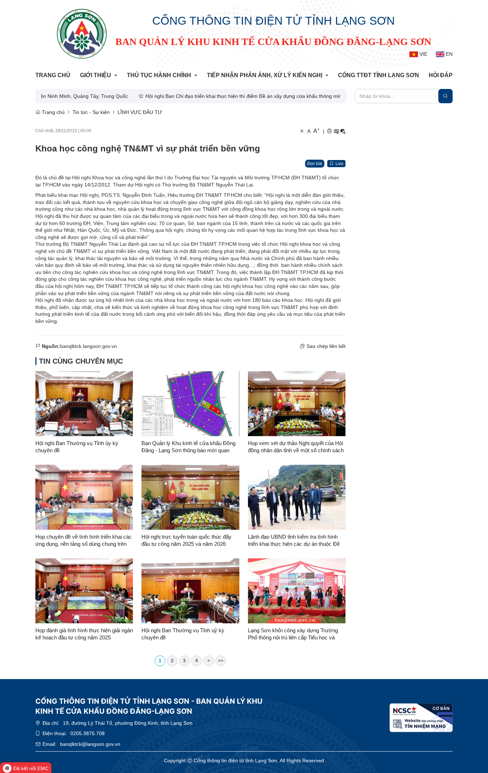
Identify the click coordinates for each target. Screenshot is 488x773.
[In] (329, 131)
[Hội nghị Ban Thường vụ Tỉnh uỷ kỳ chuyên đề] (190, 590)
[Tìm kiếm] (445, 96)
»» (221, 660)
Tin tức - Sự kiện (91, 112)
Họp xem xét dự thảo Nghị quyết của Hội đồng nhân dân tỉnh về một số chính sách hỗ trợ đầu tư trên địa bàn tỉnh (296, 447)
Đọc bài (314, 163)
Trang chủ (52, 112)
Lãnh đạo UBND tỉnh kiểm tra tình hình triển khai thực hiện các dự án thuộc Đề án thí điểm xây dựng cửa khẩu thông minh (294, 541)
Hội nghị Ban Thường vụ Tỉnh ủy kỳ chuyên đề (76, 446)
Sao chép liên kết (326, 346)
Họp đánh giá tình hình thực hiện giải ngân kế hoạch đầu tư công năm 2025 (84, 633)
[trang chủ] (82, 34)
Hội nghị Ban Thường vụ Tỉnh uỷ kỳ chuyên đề (182, 633)
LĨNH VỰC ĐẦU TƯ (140, 112)
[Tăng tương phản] (336, 131)
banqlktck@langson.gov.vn (90, 744)
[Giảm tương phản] (342, 131)
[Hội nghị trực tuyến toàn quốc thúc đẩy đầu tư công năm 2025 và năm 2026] (190, 497)
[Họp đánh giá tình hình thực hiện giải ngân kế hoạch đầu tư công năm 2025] (84, 590)
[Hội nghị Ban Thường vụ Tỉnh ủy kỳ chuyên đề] (84, 403)
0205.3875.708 (87, 733)
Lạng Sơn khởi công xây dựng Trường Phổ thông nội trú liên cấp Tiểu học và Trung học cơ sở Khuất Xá (293, 634)
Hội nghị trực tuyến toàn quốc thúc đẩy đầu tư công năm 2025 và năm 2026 (186, 540)
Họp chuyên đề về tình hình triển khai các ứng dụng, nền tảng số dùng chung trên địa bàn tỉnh (83, 541)
